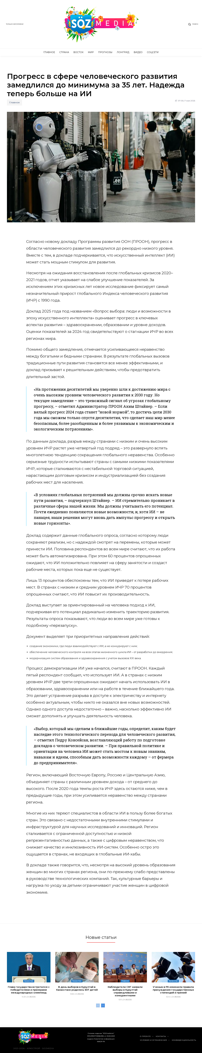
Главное (14, 102)
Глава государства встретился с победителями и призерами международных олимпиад (29, 989)
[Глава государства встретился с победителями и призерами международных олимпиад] (28, 967)
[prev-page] (98, 1005)
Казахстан (28, 981)
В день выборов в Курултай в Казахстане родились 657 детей (77, 988)
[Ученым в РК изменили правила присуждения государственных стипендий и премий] (173, 967)
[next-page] (103, 1005)
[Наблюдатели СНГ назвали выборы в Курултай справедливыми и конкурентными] (125, 967)
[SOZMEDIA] (101, 24)
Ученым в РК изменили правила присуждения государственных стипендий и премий (173, 989)
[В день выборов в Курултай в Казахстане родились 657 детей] (77, 967)
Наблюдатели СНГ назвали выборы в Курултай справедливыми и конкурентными (125, 991)
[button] (192, 24)
